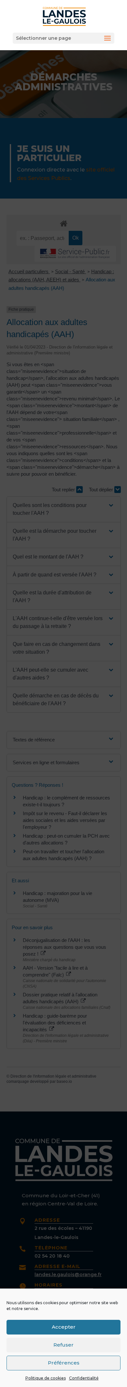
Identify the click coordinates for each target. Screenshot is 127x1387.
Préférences (63, 1363)
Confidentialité (84, 1378)
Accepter (64, 1327)
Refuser (63, 1345)
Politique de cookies (45, 1378)
